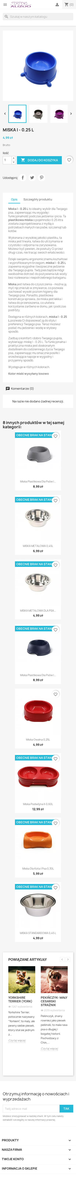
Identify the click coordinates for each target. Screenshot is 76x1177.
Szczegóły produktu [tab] (37, 199)
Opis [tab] (14, 199)
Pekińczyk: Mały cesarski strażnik (54, 1001)
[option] (22, 1007)
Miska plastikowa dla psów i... (38, 481)
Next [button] (67, 959)
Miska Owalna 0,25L (38, 739)
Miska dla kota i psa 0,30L (38, 868)
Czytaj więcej (16, 1040)
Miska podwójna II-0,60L (38, 804)
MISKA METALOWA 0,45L (38, 546)
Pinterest (41, 177)
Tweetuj (32, 177)
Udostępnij (22, 177)
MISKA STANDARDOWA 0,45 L (38, 933)
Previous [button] (62, 959)
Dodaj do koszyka (39, 160)
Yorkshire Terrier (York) (20, 999)
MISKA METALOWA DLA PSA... (38, 610)
